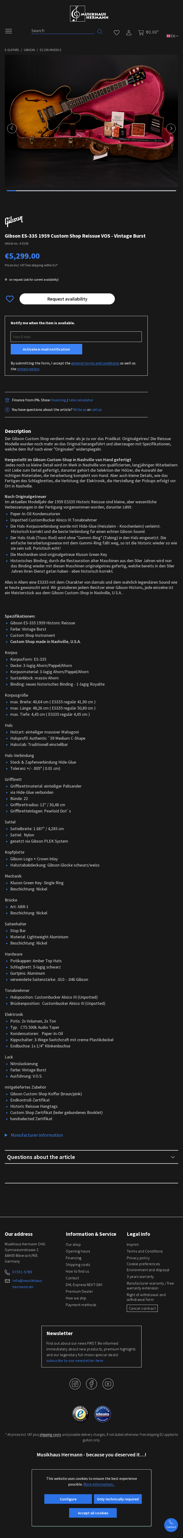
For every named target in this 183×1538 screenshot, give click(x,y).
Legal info (138, 1233)
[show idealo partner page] (102, 1413)
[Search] (100, 31)
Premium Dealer (79, 1291)
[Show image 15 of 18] (143, 190)
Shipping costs (78, 1264)
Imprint (133, 1244)
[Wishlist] (117, 32)
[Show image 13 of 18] (124, 190)
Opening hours (78, 1251)
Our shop (73, 1244)
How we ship (76, 1298)
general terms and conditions (95, 363)
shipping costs (50, 1434)
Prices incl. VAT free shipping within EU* (31, 265)
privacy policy (28, 368)
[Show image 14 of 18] (133, 190)
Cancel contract (142, 1308)
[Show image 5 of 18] (49, 190)
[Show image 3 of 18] (30, 190)
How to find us (77, 1271)
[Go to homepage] (89, 14)
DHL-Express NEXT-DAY (84, 1284)
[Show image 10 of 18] (96, 190)
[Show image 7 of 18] (68, 190)
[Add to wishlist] (10, 299)
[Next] (171, 128)
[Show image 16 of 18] (152, 190)
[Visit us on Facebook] (92, 1387)
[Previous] (12, 128)
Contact (72, 1277)
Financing (73, 1257)
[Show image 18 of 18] (171, 190)
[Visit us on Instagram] (75, 1387)
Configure (68, 1499)
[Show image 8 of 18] (77, 190)
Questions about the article (41, 1157)
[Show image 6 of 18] (58, 190)
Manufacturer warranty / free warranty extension (150, 1285)
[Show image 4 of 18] (40, 190)
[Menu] (11, 30)
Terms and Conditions (145, 1251)
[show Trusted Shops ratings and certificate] (81, 1413)
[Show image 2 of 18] (21, 190)
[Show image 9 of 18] (87, 190)
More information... (99, 1484)
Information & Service (91, 1233)
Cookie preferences (143, 1264)
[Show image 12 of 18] (115, 190)
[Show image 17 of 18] (162, 190)
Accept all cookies (93, 1512)
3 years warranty (140, 1276)
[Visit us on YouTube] (108, 1387)
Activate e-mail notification (46, 349)
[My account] (129, 32)
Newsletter (59, 1333)
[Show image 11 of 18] (105, 190)
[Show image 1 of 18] (11, 190)
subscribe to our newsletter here (74, 1360)
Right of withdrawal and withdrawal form (146, 1297)
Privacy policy (138, 1257)
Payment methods (81, 1304)
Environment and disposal (148, 1269)
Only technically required (118, 1499)
